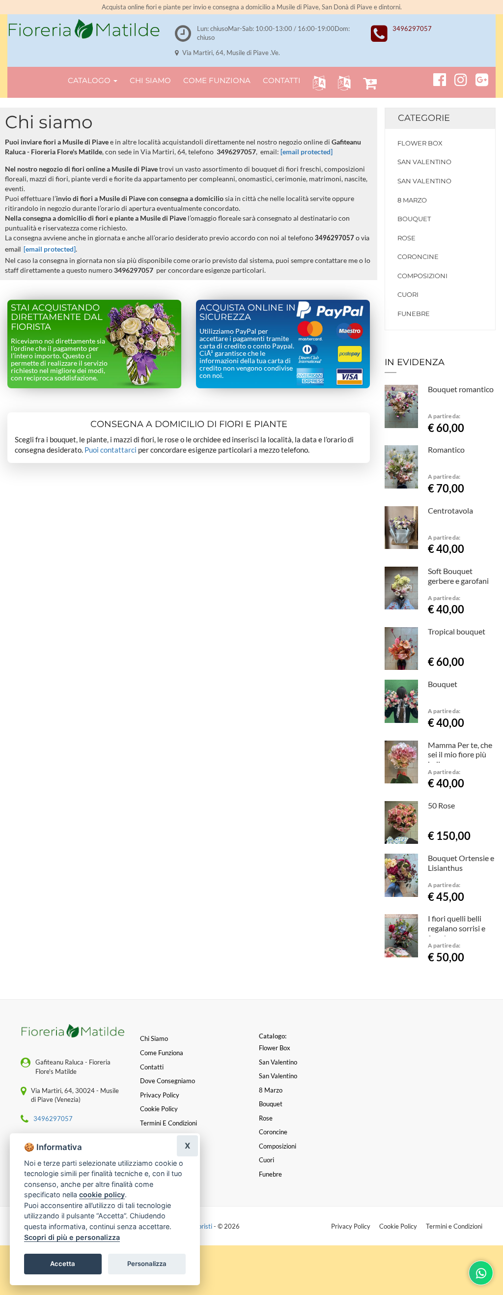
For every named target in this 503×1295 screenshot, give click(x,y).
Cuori (408, 294)
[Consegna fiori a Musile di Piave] (83, 29)
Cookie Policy (398, 1226)
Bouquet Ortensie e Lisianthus (461, 862)
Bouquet (414, 219)
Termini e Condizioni (454, 1226)
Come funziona (161, 1053)
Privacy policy (159, 1095)
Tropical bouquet (456, 631)
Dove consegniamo (167, 1081)
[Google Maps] (477, 78)
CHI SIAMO (150, 80)
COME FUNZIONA (217, 80)
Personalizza (147, 1263)
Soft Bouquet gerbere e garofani (458, 575)
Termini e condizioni (168, 1123)
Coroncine (418, 256)
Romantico (446, 449)
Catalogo (90, 80)
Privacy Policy (350, 1226)
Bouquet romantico (461, 389)
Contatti (152, 1067)
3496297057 (412, 28)
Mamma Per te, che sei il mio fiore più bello (460, 754)
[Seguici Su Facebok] (435, 78)
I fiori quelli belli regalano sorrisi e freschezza (456, 928)
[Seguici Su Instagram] (456, 78)
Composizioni (422, 276)
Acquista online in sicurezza (247, 312)
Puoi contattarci (110, 449)
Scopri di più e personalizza (72, 1237)
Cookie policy (159, 1109)
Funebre (413, 313)
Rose (406, 238)
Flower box (420, 143)
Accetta (62, 1263)
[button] (317, 82)
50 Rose (441, 805)
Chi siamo (154, 1038)
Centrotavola (450, 510)
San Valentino (424, 162)
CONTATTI (282, 80)
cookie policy (102, 1194)
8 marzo (412, 200)
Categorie (424, 118)
